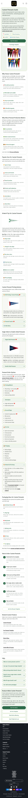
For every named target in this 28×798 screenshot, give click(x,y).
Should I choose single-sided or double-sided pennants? (12, 675)
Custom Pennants (7, 622)
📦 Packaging (6, 446)
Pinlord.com (15, 791)
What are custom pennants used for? (11, 661)
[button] (1, 3)
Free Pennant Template (8, 630)
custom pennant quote (7, 31)
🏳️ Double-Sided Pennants (9, 366)
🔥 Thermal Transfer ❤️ (9, 321)
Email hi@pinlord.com (14, 719)
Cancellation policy (9, 796)
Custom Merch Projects (8, 647)
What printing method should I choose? (12, 670)
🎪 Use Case (6, 427)
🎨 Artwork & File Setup (9, 464)
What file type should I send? (10, 680)
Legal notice (20, 796)
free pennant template (13, 485)
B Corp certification (14, 152)
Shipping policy (15, 796)
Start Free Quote (14, 40)
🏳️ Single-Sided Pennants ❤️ (10, 339)
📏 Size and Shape (7, 410)
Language (14, 782)
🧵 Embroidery (6, 326)
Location (14, 779)
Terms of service (15, 793)
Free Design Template (14, 44)
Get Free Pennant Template (14, 609)
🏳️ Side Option (6, 399)
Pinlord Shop (6, 638)
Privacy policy (10, 793)
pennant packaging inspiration (18, 548)
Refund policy (5, 793)
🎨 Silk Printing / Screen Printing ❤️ (11, 295)
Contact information (22, 793)
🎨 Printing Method (8, 385)
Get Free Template (14, 711)
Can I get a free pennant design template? (12, 666)
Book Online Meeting (14, 715)
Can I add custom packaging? (9, 684)
